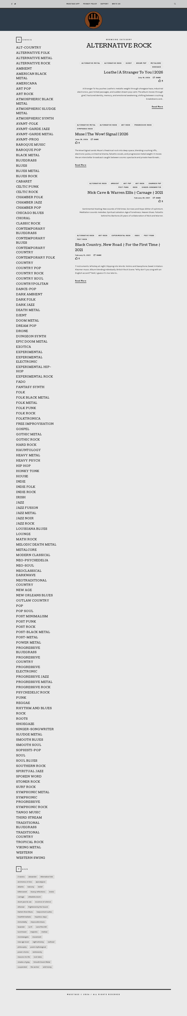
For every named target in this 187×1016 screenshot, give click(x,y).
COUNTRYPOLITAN (32, 284)
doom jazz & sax (24, 902)
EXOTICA (23, 347)
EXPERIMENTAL (29, 352)
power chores (23, 952)
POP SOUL (24, 611)
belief (40, 887)
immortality (22, 922)
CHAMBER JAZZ (29, 203)
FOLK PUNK (26, 408)
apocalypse (40, 882)
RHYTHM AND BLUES (34, 708)
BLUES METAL (28, 171)
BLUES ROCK (27, 176)
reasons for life (24, 957)
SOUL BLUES (26, 761)
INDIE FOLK (25, 487)
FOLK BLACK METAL (33, 398)
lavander (21, 927)
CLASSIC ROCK (28, 224)
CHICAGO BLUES (30, 213)
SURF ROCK (26, 787)
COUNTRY (24, 263)
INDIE (137, 235)
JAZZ (20, 503)
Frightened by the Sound (38, 907)
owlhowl (51, 942)
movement (36, 937)
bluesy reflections (38, 892)
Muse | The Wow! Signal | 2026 (101, 134)
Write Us (116, 3)
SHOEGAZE (156, 67)
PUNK (21, 698)
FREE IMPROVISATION (35, 424)
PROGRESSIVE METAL (34, 682)
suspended (22, 967)
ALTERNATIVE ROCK (113, 63)
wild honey (47, 967)
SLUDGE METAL (29, 735)
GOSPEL (23, 429)
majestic (34, 932)
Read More (157, 106)
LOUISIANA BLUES (31, 529)
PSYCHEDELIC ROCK (33, 693)
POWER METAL (28, 643)
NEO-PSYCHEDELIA (32, 560)
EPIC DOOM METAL (32, 342)
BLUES (21, 166)
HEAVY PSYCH (28, 461)
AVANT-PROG (27, 140)
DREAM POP (141, 63)
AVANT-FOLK (27, 124)
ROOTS (22, 719)
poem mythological (38, 947)
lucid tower (22, 932)
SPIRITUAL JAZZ (29, 771)
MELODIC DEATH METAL (36, 545)
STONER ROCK (28, 782)
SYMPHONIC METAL (33, 792)
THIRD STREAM (29, 818)
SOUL (20, 756)
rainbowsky (37, 952)
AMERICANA (26, 84)
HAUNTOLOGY (28, 450)
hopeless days (41, 917)
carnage (21, 897)
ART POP (127, 183)
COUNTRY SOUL (29, 279)
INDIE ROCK (26, 492)
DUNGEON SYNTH (31, 336)
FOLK (20, 392)
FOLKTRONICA (28, 419)
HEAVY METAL (28, 455)
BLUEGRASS (26, 161)
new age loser (23, 942)
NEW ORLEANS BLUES (34, 595)
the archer (35, 967)
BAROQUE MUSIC (30, 145)
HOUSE (22, 476)
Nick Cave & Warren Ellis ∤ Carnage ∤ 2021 (125, 192)
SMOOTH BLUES (29, 740)
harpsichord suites (44, 912)
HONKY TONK (27, 471)
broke (51, 892)
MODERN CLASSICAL (33, 555)
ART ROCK (125, 125)
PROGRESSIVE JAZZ (32, 677)
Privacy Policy (90, 3)
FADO (20, 382)
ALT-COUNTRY (28, 48)
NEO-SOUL (25, 566)
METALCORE (156, 63)
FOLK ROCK (25, 413)
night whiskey (38, 942)
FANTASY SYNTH (30, 387)
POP (19, 606)
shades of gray (24, 962)
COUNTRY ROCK (30, 273)
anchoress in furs (25, 882)
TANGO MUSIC (28, 812)
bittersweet (22, 892)
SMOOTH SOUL (28, 745)
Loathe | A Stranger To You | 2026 (133, 72)
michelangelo (23, 937)
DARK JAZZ (25, 305)
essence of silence (43, 902)
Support (105, 3)
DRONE (22, 331)
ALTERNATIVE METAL (91, 63)
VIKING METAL (28, 847)
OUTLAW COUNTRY (32, 601)
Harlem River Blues (25, 912)
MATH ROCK (26, 539)
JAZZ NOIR (25, 518)
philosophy (22, 947)
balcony (31, 887)
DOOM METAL (27, 321)
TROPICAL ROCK (30, 842)
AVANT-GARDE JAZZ (33, 129)
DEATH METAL (28, 310)
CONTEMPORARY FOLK (35, 258)
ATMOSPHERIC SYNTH (35, 119)
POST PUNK (123, 187)
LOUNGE (23, 534)
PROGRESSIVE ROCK (143, 125)
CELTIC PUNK (27, 187)
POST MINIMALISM (32, 616)
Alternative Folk (46, 877)
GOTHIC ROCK (28, 440)
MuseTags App (73, 3)
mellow (44, 932)
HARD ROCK (26, 445)
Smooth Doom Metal (41, 962)
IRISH (21, 497)
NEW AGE (24, 590)
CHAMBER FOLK (29, 197)
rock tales (38, 957)
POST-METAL (27, 637)
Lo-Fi (30, 927)
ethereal (21, 907)
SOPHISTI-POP (28, 750)
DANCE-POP (26, 289)
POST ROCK (82, 239)
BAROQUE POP (28, 150)
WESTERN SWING (30, 858)
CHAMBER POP (155, 183)
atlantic (21, 887)
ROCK (135, 187)
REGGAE (23, 703)
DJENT (129, 63)
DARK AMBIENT (29, 294)
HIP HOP (23, 466)
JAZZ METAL (26, 513)
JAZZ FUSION (27, 508)
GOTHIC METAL (29, 434)
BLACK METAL (28, 155)
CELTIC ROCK (27, 192)
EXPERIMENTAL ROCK (121, 235)
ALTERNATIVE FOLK (33, 53)
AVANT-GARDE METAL (34, 134)
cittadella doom (34, 897)
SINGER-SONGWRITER (151, 187)
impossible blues (38, 922)
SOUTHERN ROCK (31, 766)
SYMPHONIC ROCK (85, 128)
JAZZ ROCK (25, 524)
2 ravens (21, 877)
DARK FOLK (26, 300)
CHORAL (23, 218)
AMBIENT (115, 183)
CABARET (24, 182)
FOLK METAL (26, 403)
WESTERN (24, 853)
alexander (32, 877)
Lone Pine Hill (41, 927)
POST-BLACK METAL (33, 632)
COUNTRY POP (28, 268)
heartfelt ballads (24, 917)
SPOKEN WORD (29, 777)
